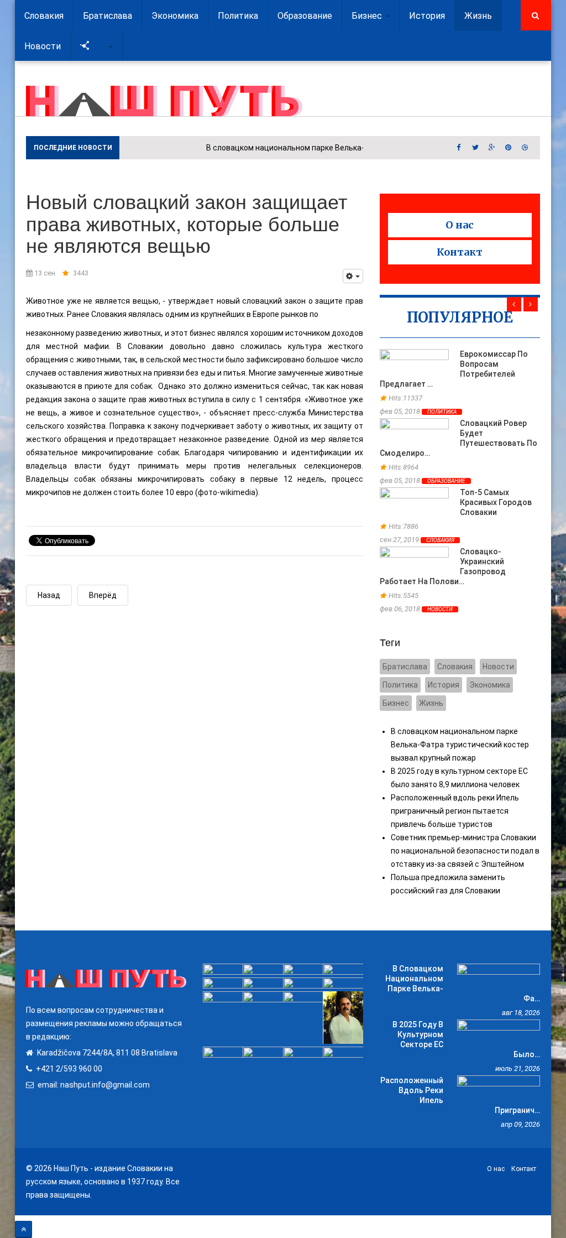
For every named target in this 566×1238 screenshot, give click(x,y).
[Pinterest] (508, 147)
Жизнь (431, 703)
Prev (514, 304)
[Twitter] (475, 147)
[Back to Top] (23, 1229)
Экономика (489, 684)
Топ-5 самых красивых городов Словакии (496, 502)
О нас (460, 225)
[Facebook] (458, 147)
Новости (42, 46)
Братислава (404, 666)
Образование (446, 481)
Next (530, 304)
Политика (442, 412)
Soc (99, 46)
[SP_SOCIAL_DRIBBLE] (525, 147)
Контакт (460, 252)
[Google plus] (492, 147)
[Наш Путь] (164, 101)
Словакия (440, 540)
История (443, 684)
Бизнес (395, 703)
